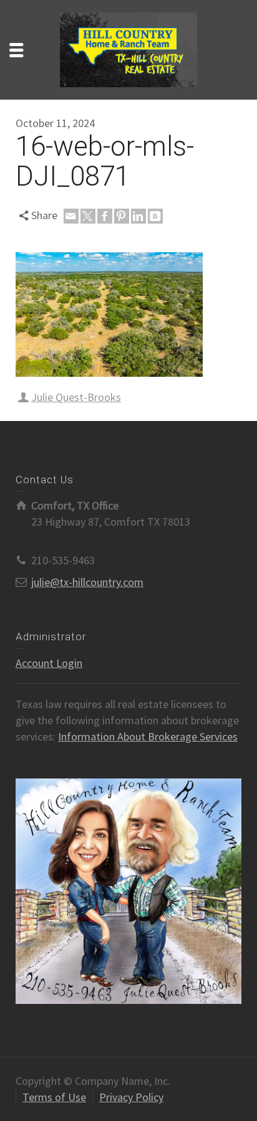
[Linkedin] (138, 216)
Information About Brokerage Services (148, 736)
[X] (87, 216)
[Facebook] (104, 216)
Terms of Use (54, 1097)
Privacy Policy (131, 1097)
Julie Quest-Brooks (76, 397)
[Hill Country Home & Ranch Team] (128, 48)
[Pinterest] (121, 216)
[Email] (71, 216)
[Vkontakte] (155, 216)
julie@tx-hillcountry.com (87, 582)
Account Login (49, 663)
